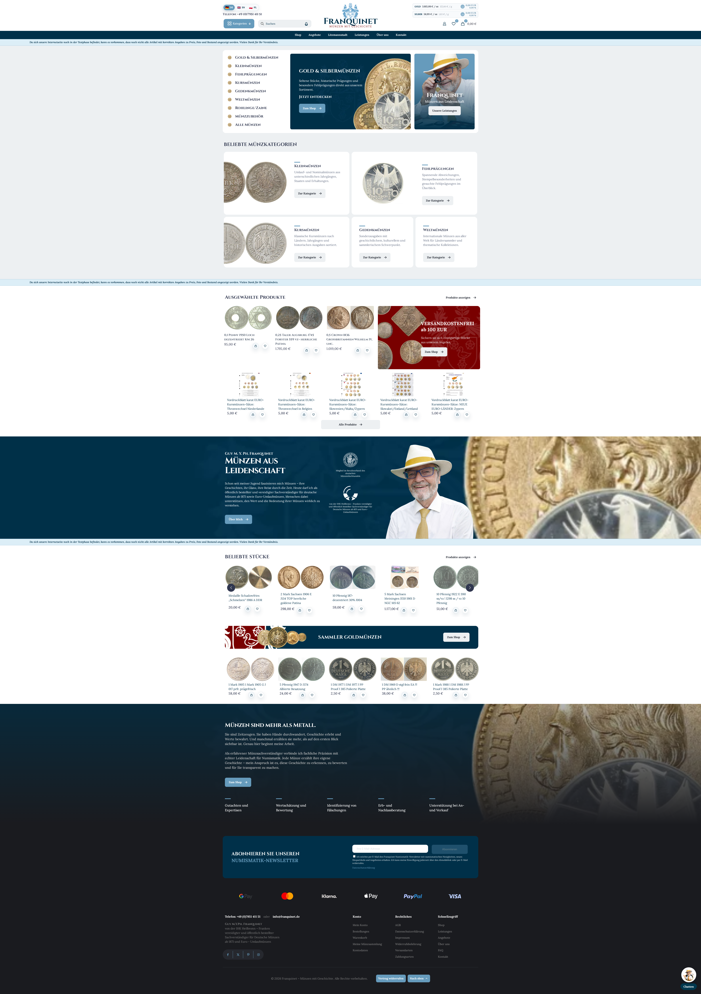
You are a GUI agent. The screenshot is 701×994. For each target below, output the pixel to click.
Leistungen (445, 931)
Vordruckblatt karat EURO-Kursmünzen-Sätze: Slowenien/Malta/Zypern (347, 404)
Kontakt (443, 956)
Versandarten (404, 950)
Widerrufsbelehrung (408, 944)
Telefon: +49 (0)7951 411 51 (243, 916)
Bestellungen (361, 931)
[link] (249, 384)
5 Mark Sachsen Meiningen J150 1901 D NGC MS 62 (399, 598)
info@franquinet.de (286, 916)
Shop (441, 925)
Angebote (444, 937)
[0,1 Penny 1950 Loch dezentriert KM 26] (248, 317)
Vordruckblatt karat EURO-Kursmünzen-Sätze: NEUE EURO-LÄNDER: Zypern (450, 404)
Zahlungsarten (404, 956)
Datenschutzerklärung (363, 867)
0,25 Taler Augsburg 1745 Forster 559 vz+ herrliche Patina (296, 339)
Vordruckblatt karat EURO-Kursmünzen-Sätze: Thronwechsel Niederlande (245, 404)
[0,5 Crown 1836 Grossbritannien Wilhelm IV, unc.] (350, 317)
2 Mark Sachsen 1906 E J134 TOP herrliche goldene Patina (296, 598)
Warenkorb (360, 937)
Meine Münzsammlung (367, 944)
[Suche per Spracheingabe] (306, 24)
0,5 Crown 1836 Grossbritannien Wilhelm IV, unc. (349, 339)
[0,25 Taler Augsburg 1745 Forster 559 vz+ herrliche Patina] (299, 317)
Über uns (444, 944)
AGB (398, 925)
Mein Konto (360, 925)
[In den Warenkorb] (255, 346)
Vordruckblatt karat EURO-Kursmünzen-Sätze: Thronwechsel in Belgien (296, 404)
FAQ (440, 950)
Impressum (402, 937)
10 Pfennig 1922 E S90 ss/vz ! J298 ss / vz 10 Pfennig (451, 598)
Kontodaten (360, 950)
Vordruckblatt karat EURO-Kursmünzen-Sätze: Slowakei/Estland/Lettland (399, 404)
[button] (265, 346)
